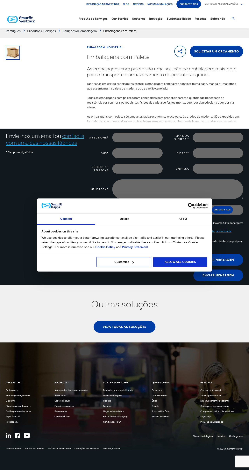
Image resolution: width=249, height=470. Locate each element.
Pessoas (200, 18)
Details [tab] (124, 218)
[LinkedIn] (8, 435)
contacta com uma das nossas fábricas (45, 139)
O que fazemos (159, 395)
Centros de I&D (62, 400)
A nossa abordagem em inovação (71, 390)
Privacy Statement (134, 247)
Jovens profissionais (210, 395)
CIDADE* (183, 153)
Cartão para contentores (18, 411)
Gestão (155, 406)
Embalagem (12, 390)
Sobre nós (217, 18)
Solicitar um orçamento (216, 51)
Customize (121, 262)
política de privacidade (215, 231)
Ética (154, 400)
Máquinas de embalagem (18, 406)
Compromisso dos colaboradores (217, 411)
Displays (10, 400)
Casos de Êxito (62, 416)
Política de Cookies (34, 448)
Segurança (205, 416)
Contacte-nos (189, 4)
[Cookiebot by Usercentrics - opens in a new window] (191, 206)
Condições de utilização (87, 448)
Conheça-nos (236, 436)
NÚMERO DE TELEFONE (99, 168)
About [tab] (183, 218)
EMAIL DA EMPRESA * (181, 137)
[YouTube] (27, 435)
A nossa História (160, 411)
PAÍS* (104, 153)
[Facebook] (17, 435)
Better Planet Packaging (115, 416)
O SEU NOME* (98, 137)
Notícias (138, 4)
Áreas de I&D (61, 395)
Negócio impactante (113, 411)
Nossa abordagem (112, 395)
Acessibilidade (13, 448)
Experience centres (64, 406)
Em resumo (157, 390)
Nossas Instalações (203, 436)
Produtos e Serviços (93, 18)
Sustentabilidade (179, 18)
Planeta (107, 400)
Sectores (138, 18)
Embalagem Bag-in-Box (18, 395)
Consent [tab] (66, 218)
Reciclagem (12, 421)
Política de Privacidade (59, 448)
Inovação (156, 18)
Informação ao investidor (102, 4)
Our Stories (119, 18)
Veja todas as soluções (124, 327)
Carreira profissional (210, 390)
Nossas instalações (160, 4)
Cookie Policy (105, 247)
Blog (126, 4)
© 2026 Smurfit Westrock (230, 448)
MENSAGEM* (99, 189)
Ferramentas (60, 411)
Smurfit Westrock (161, 416)
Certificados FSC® (112, 421)
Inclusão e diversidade (211, 421)
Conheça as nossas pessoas (214, 406)
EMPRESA (182, 168)
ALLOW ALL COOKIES (180, 262)
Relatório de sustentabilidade (118, 390)
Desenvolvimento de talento (215, 400)
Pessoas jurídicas (111, 448)
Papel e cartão (13, 416)
